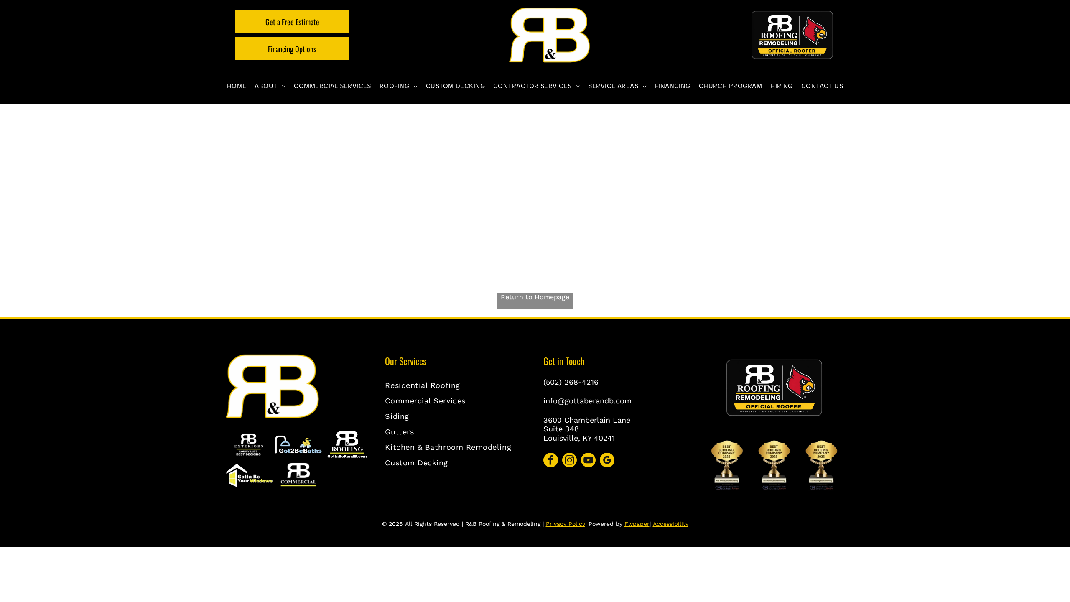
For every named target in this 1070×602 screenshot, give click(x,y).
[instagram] (569, 461)
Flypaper (637, 523)
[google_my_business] (607, 461)
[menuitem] (237, 86)
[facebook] (550, 461)
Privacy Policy (565, 523)
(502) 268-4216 (571, 382)
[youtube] (588, 461)
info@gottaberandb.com (587, 400)
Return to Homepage (535, 297)
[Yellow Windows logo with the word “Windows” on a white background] (249, 475)
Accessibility (670, 523)
